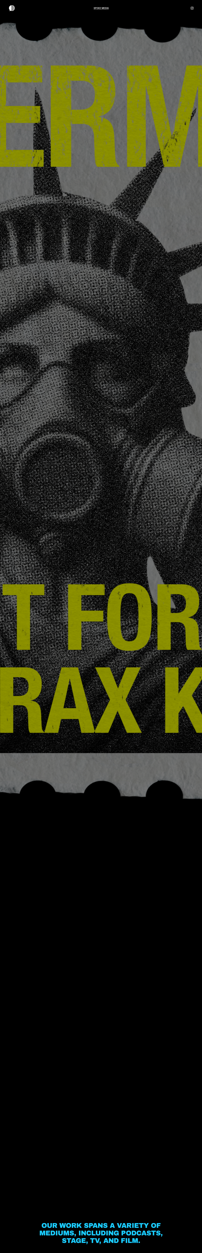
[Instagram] (192, 8)
